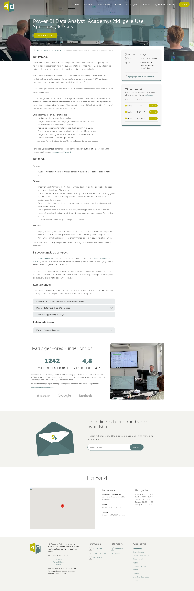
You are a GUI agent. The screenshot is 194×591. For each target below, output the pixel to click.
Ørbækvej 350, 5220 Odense (141, 577)
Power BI (58, 50)
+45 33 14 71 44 (166, 4)
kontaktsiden (149, 95)
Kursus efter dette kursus (48, 330)
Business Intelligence (45, 50)
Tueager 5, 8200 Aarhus (139, 566)
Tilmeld (153, 106)
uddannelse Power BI (62, 152)
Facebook (119, 549)
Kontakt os (97, 549)
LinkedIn (118, 553)
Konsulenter (104, 4)
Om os (146, 4)
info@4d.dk (97, 558)
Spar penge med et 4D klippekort (141, 77)
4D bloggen (132, 4)
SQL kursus (57, 565)
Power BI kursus (45, 258)
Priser (118, 4)
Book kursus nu (45, 35)
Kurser (76, 4)
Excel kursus (58, 559)
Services (88, 4)
